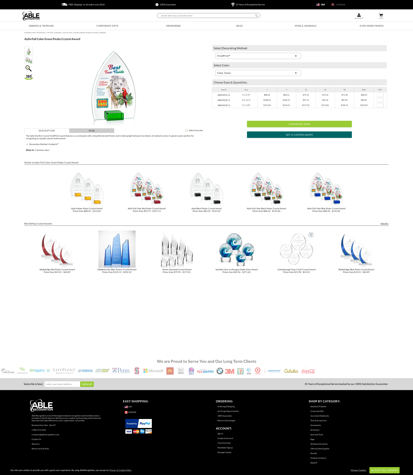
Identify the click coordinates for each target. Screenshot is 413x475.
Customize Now (299, 124)
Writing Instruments (318, 444)
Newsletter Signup (225, 447)
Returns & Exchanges (226, 420)
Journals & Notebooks (319, 416)
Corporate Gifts (107, 25)
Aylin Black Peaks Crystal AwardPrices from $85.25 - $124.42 (206, 209)
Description (47, 130)
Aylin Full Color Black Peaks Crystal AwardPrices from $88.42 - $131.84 (266, 209)
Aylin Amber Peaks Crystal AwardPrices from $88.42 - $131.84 (86, 209)
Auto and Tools (316, 434)
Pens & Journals (305, 25)
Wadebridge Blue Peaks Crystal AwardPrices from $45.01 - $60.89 (356, 270)
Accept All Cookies (384, 470)
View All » (385, 223)
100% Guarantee (167, 4)
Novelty (313, 453)
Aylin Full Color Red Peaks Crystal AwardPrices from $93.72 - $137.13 (147, 209)
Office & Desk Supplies (319, 448)
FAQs (92, 130)
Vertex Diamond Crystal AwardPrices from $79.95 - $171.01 (176, 270)
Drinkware (173, 25)
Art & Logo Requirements (228, 411)
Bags (239, 25)
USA (322, 4)
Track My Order (224, 443)
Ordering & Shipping (226, 406)
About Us (36, 444)
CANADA (340, 4)
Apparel (313, 462)
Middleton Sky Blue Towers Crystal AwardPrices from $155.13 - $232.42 (116, 270)
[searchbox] (208, 15)
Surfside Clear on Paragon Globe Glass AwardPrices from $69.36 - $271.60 (237, 270)
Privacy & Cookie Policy (120, 470)
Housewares (315, 425)
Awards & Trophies (41, 25)
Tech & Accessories (318, 420)
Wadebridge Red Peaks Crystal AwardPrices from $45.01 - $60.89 (57, 270)
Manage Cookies (224, 452)
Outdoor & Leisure (318, 458)
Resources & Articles (40, 448)
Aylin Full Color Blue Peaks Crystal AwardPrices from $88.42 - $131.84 (326, 209)
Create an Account (225, 438)
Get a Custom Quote (299, 134)
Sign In (220, 433)
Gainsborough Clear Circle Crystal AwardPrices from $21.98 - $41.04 (296, 270)
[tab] (46, 130)
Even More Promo (372, 25)
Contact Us (36, 439)
